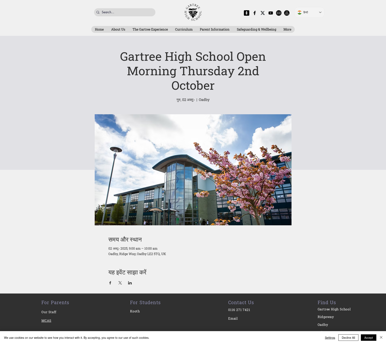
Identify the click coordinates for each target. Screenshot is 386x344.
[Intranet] (287, 13)
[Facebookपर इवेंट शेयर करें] (110, 282)
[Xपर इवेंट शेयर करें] (120, 282)
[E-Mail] (278, 13)
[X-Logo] (262, 13)
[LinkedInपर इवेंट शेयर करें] (130, 282)
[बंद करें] (381, 337)
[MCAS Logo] (246, 13)
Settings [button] (330, 338)
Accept (368, 338)
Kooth (135, 311)
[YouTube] (270, 13)
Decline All (348, 338)
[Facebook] (254, 13)
